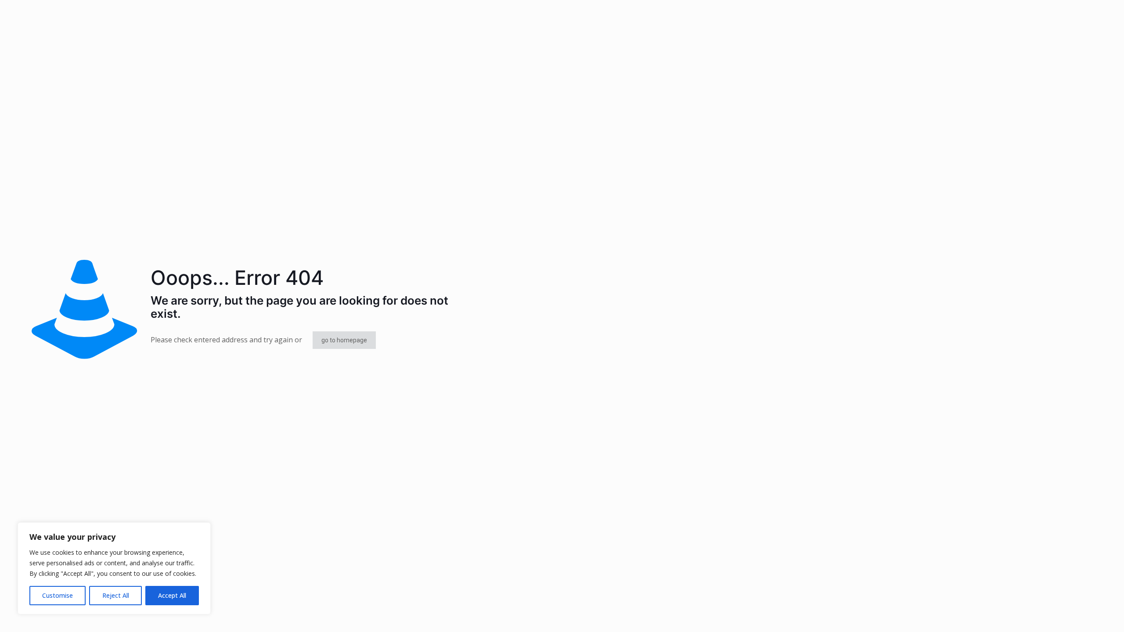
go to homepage (344, 340)
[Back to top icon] (1082, 614)
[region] (114, 568)
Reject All (115, 595)
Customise (57, 595)
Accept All (172, 595)
